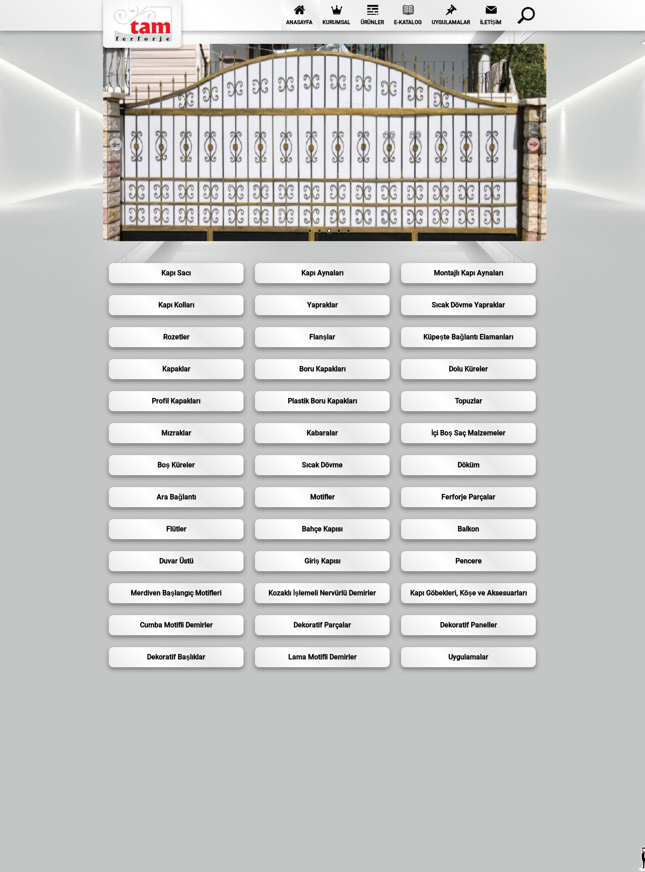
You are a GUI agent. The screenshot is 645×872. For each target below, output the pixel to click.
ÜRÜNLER (372, 22)
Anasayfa (299, 22)
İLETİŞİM (491, 22)
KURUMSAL (336, 22)
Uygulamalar (451, 22)
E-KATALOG (408, 22)
